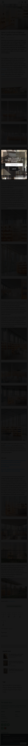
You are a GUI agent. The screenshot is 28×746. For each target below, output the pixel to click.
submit (14, 169)
